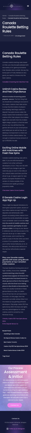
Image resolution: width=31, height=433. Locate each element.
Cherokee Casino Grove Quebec (13, 190)
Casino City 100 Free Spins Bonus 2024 (16, 346)
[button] (28, 5)
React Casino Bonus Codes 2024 (14, 350)
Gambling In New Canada (12, 334)
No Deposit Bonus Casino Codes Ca (15, 338)
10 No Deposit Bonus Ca (10, 324)
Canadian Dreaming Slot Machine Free (15, 82)
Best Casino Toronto (10, 342)
